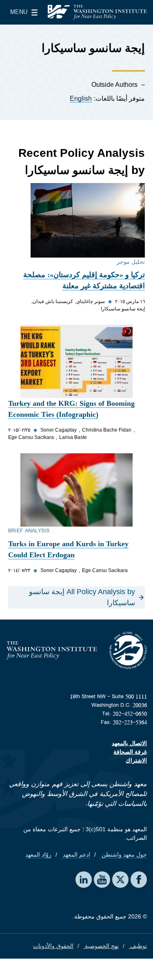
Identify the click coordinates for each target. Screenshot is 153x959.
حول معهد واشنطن (123, 854)
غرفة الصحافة (130, 752)
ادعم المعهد (75, 854)
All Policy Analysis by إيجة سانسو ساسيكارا (82, 597)
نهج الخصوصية (101, 946)
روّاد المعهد (38, 854)
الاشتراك (136, 760)
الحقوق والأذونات (53, 946)
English (81, 98)
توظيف (138, 946)
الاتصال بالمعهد (129, 743)
